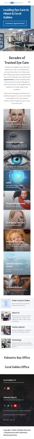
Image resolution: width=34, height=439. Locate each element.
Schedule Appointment (15, 23)
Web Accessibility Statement (14, 414)
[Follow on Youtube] (8, 388)
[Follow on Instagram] (8, 405)
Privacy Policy (9, 420)
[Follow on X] (11, 405)
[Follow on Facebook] (4, 388)
